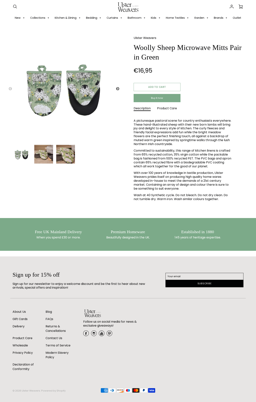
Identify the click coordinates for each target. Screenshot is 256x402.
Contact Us (54, 338)
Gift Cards (20, 319)
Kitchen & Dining (66, 18)
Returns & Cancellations (56, 328)
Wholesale (20, 345)
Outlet (237, 18)
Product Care (167, 108)
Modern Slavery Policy (57, 355)
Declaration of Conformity (23, 366)
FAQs (49, 319)
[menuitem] (20, 18)
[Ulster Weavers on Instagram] (94, 335)
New (18, 18)
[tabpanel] (21, 154)
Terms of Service (58, 345)
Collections (38, 18)
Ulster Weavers (145, 38)
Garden (199, 18)
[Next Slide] (118, 89)
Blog (49, 312)
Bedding (92, 18)
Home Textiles (176, 18)
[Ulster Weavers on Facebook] (86, 335)
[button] (157, 87)
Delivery (19, 326)
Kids (154, 18)
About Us (19, 312)
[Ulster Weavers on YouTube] (101, 335)
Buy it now (157, 98)
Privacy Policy (23, 353)
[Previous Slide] (10, 89)
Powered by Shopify (53, 390)
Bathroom (135, 18)
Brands (219, 18)
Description (142, 108)
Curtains (113, 18)
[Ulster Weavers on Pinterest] (109, 335)
